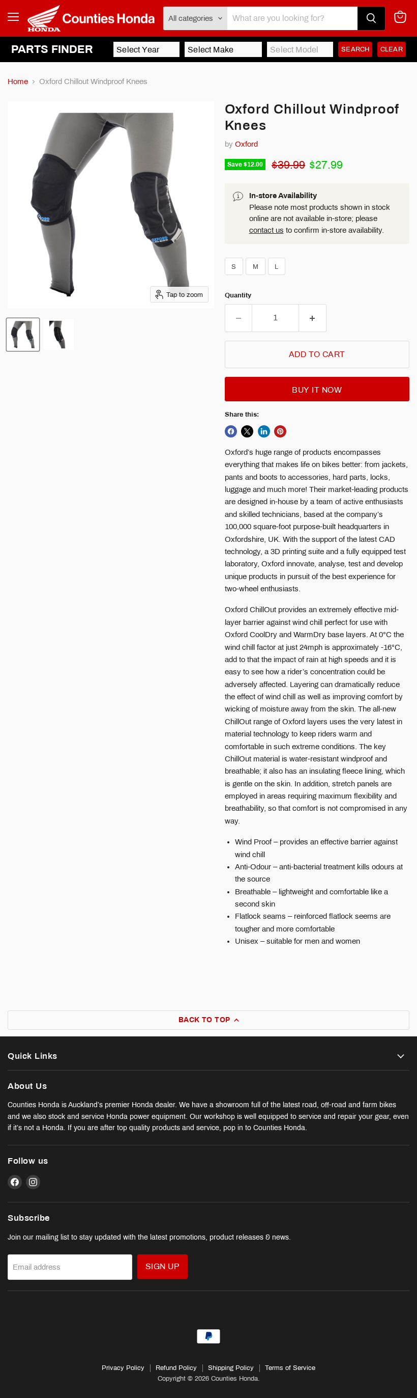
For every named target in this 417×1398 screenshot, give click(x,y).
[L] (278, 277)
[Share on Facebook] (231, 431)
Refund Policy (176, 1368)
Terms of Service (290, 1368)
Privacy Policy (123, 1368)
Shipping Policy (231, 1368)
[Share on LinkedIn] (264, 431)
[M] (257, 277)
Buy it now (317, 390)
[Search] (371, 18)
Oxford (246, 144)
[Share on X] (247, 431)
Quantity (238, 295)
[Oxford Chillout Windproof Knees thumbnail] (23, 334)
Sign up (162, 1266)
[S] (235, 277)
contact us (266, 230)
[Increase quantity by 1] (312, 318)
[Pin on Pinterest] (280, 431)
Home (18, 81)
